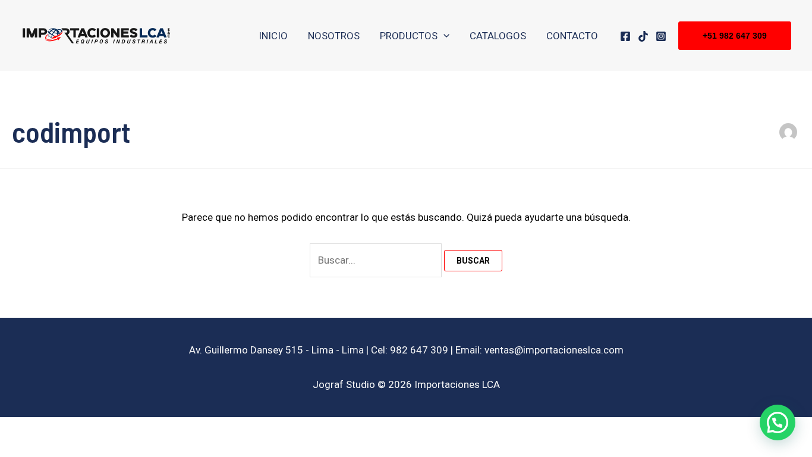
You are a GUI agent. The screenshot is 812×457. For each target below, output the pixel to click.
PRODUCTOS (409, 36)
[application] (443, 36)
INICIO (273, 36)
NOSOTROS (334, 36)
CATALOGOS (498, 36)
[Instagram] (661, 36)
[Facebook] (625, 36)
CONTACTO (572, 36)
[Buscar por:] (377, 260)
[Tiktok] (643, 36)
